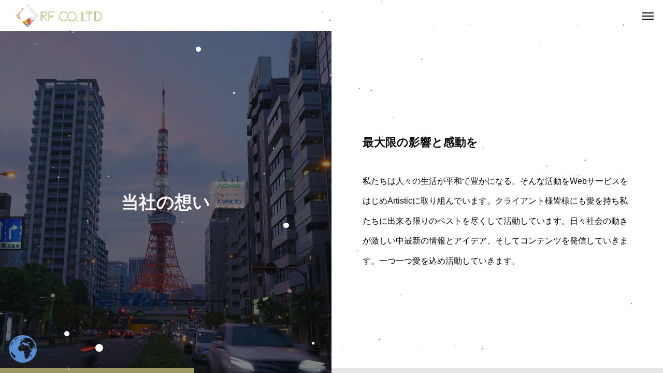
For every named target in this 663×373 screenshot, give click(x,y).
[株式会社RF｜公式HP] (59, 15)
